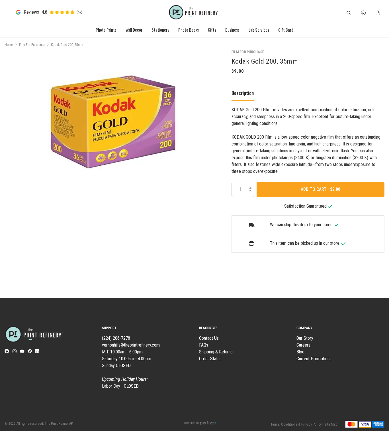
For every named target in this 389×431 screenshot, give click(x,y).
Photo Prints (106, 30)
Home (9, 45)
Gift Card (285, 30)
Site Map (330, 424)
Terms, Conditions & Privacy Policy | (297, 424)
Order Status (210, 358)
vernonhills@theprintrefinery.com (131, 345)
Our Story (304, 338)
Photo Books (188, 30)
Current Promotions (313, 358)
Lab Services (259, 30)
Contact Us (209, 338)
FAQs (203, 345)
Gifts (212, 30)
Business (232, 30)
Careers (303, 345)
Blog (300, 352)
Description (243, 93)
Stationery (160, 30)
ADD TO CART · (315, 189)
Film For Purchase (31, 45)
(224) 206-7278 (116, 338)
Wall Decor (134, 30)
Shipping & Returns (216, 352)
